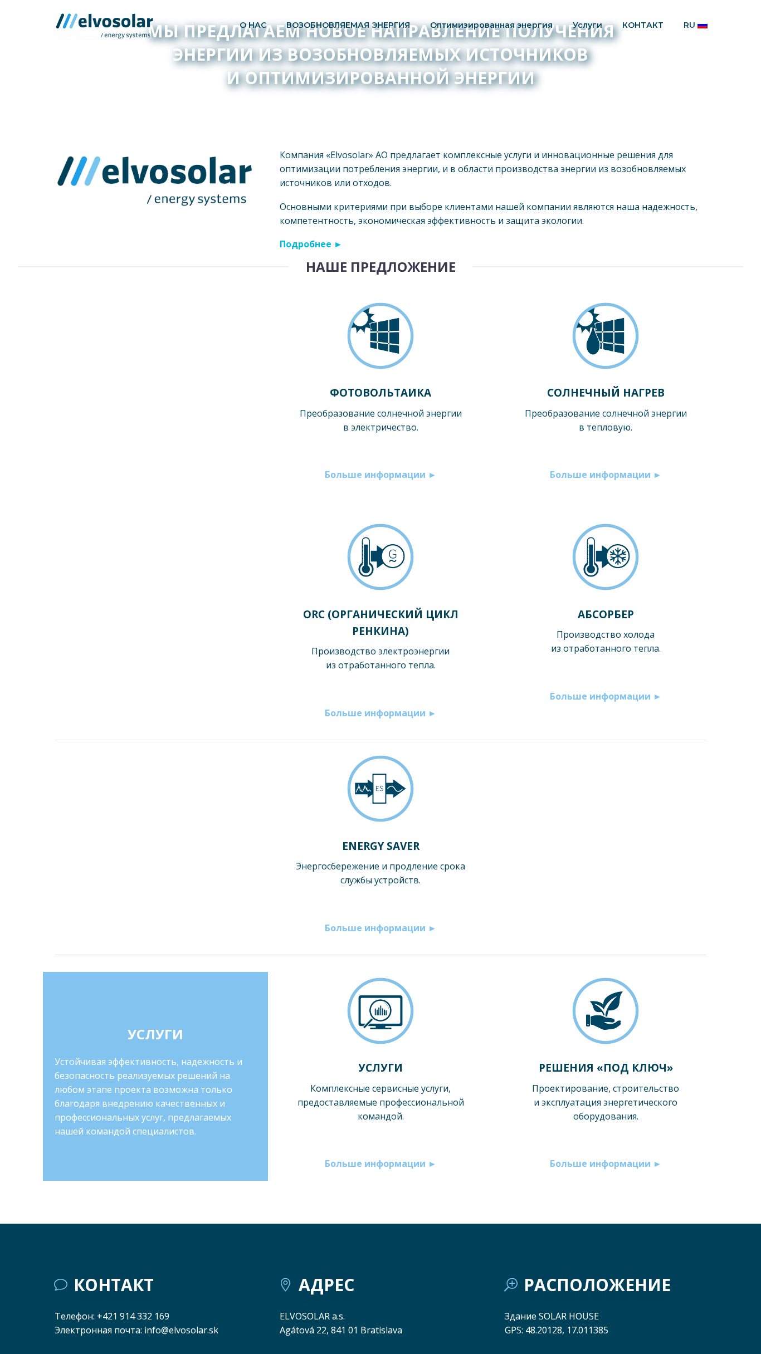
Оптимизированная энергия (491, 25)
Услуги (587, 25)
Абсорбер (606, 614)
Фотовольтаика (380, 392)
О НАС (253, 25)
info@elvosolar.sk (181, 1330)
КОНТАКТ (643, 25)
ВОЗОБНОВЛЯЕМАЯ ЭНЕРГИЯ (348, 25)
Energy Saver (380, 846)
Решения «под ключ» (606, 1067)
